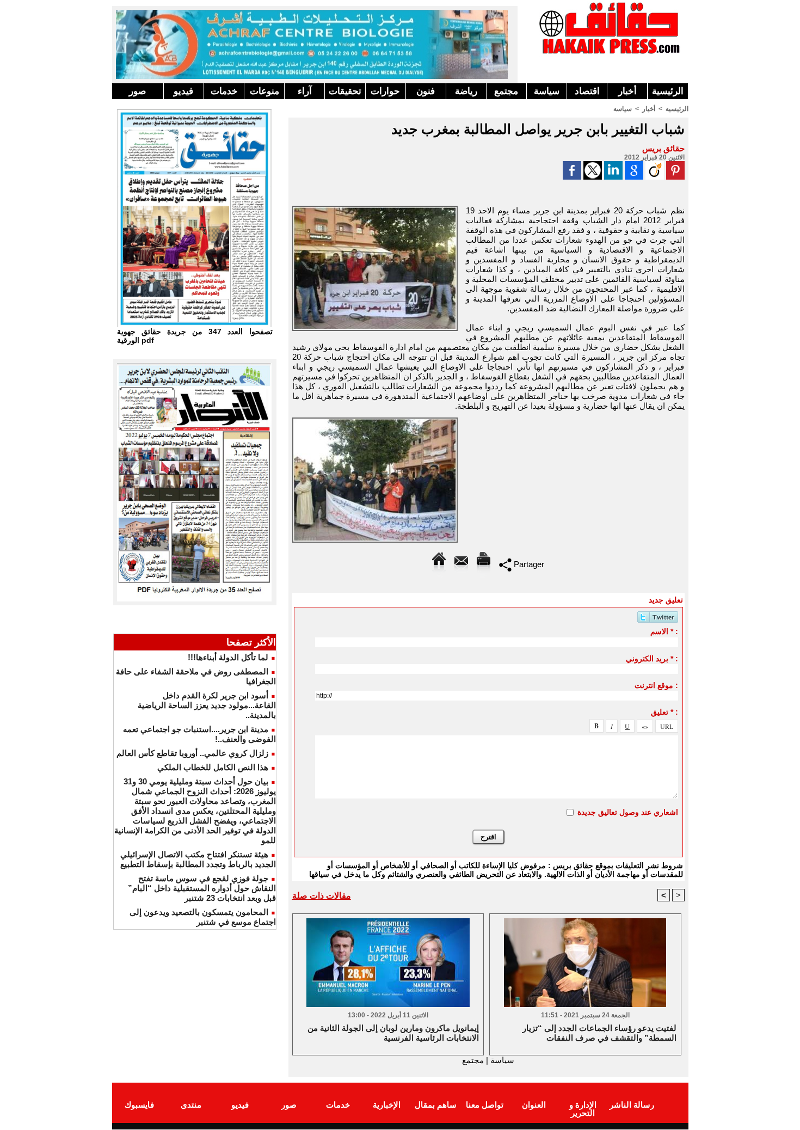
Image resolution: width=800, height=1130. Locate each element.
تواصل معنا (484, 1104)
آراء (305, 91)
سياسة (546, 91)
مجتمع (506, 91)
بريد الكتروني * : (652, 658)
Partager (528, 564)
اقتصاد (587, 91)
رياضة (466, 91)
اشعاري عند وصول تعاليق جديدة (627, 812)
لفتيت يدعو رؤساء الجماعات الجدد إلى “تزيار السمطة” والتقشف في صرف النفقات (599, 1032)
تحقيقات (345, 91)
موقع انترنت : (656, 685)
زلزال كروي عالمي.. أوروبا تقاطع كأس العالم (192, 753)
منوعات (264, 91)
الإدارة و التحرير (582, 1108)
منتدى (191, 1104)
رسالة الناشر (632, 1104)
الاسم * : (664, 631)
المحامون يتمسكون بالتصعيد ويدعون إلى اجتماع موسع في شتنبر (203, 916)
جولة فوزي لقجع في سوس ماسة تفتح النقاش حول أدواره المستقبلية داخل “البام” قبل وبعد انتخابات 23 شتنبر (202, 888)
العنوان (534, 1104)
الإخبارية (387, 1104)
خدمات (224, 91)
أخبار (627, 91)
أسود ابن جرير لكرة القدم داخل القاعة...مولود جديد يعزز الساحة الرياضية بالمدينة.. (207, 705)
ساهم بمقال (436, 1104)
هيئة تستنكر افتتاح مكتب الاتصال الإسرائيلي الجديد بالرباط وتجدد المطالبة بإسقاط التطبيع (198, 859)
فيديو (183, 91)
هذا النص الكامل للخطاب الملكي (212, 767)
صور (137, 91)
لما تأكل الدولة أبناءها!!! (228, 657)
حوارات (385, 91)
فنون (425, 91)
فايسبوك (139, 1104)
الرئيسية (668, 91)
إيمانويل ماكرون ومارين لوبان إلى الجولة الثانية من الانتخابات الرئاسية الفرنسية (393, 1032)
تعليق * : (664, 712)
